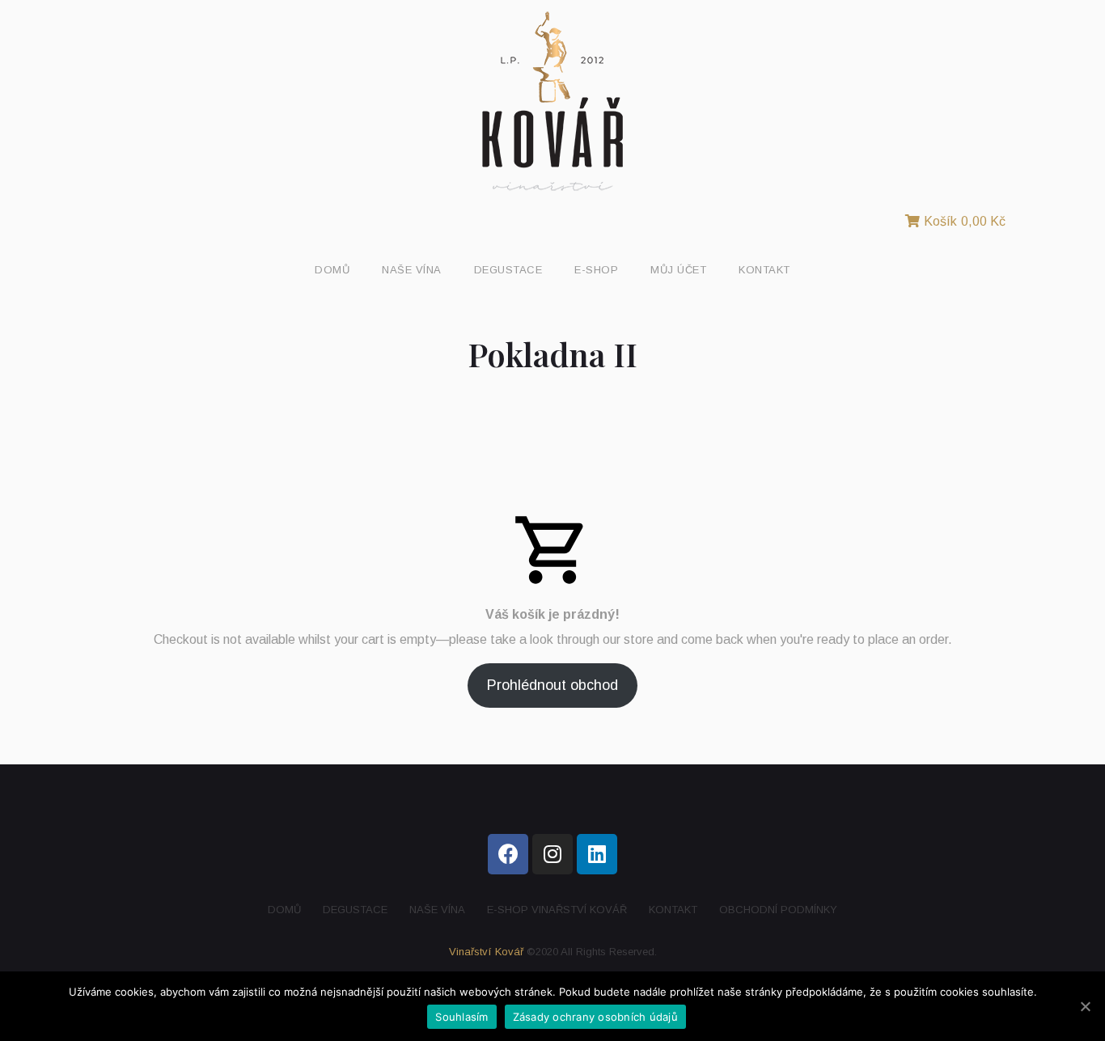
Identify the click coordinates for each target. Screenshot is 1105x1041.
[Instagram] (552, 854)
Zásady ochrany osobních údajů (595, 1016)
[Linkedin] (597, 854)
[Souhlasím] (1085, 1006)
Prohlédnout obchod (552, 685)
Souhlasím (461, 1016)
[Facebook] (508, 854)
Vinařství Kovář (486, 952)
